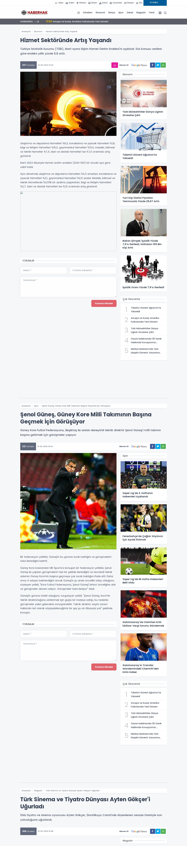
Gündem (87, 12)
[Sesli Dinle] (114, 65)
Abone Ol (123, 65)
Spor (120, 12)
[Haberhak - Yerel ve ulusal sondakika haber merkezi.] (34, 12)
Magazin (141, 12)
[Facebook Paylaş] (152, 65)
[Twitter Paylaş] (157, 65)
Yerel (151, 12)
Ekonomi (100, 12)
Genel (130, 12)
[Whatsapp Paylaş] (163, 65)
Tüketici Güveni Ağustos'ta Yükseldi (69, 21)
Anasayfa (26, 31)
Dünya (111, 12)
